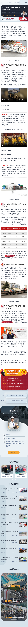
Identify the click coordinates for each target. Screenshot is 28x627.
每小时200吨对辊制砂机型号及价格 (9, 505)
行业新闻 (15, 2)
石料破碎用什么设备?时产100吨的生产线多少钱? (16, 395)
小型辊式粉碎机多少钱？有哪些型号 (14, 401)
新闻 (11, 2)
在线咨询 (9, 255)
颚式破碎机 (7, 474)
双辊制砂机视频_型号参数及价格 (8, 540)
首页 (8, 2)
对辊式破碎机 (20, 474)
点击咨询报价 (6, 322)
